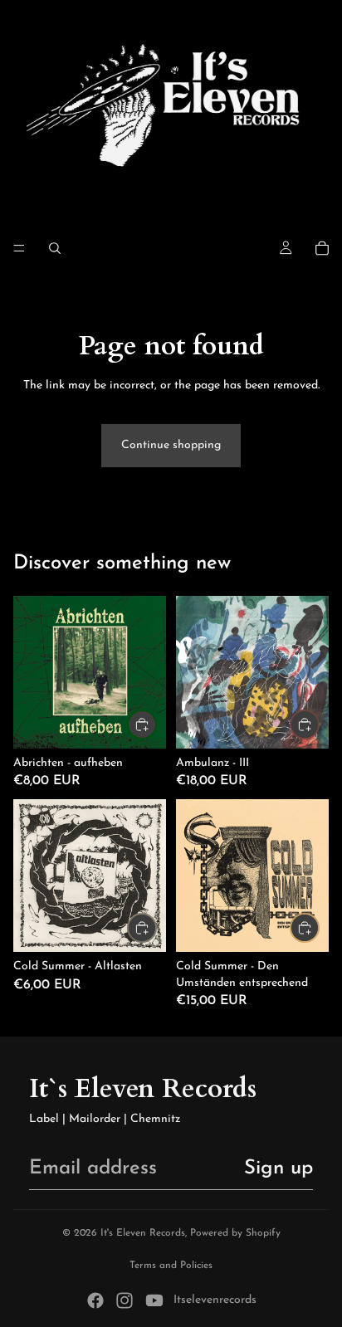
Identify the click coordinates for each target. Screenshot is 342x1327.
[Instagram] (124, 1300)
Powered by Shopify (235, 1233)
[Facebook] (95, 1300)
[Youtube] (154, 1300)
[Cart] (322, 248)
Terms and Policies (171, 1266)
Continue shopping (171, 445)
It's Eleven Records (142, 1233)
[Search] (55, 248)
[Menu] (19, 248)
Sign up (278, 1168)
